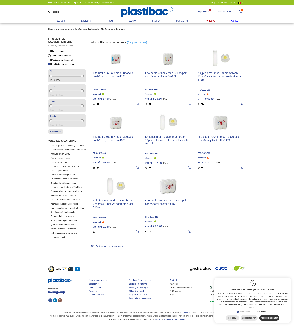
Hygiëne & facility (137, 294)
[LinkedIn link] (55, 300)
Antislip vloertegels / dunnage (64, 220)
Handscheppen (57, 51)
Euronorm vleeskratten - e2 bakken (66, 187)
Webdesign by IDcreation (174, 319)
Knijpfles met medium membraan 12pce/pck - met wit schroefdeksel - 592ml (166, 140)
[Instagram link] (60, 300)
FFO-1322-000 (151, 154)
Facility (156, 20)
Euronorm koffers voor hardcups (65, 166)
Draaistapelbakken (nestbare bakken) (67, 191)
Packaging (182, 20)
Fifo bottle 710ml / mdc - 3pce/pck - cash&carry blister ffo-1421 (219, 138)
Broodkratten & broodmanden (63, 183)
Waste (132, 20)
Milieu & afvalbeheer (138, 291)
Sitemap (157, 319)
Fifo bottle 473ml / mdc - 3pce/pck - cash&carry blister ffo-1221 (166, 74)
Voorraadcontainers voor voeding (65, 204)
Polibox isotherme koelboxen (63, 229)
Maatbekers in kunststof (62, 60)
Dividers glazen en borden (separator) (67, 145)
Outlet (234, 20)
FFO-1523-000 (151, 217)
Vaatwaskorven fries (59, 162)
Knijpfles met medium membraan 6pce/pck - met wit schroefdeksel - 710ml (114, 204)
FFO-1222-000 (204, 90)
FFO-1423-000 (204, 153)
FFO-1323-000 (99, 153)
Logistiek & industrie (138, 284)
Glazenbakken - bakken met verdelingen (68, 150)
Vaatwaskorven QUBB (60, 154)
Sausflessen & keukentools (87, 29)
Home (50, 29)
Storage (60, 20)
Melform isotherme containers (64, 233)
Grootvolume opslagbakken (63, 174)
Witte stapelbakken (59, 170)
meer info (188, 312)
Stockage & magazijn (138, 280)
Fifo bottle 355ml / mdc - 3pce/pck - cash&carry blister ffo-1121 (114, 74)
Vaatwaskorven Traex (60, 158)
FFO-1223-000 (151, 89)
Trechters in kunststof (61, 55)
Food (110, 20)
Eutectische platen (59, 237)
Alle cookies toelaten (269, 318)
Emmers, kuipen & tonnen (62, 216)
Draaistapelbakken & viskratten (64, 179)
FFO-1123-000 (99, 89)
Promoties (209, 20)
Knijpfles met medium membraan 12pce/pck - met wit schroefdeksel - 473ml (219, 76)
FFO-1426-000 (99, 217)
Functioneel (245, 312)
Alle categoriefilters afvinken (60, 45)
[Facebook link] (50, 300)
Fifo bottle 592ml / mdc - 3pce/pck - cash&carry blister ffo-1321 (114, 138)
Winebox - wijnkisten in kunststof (65, 199)
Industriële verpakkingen (140, 298)
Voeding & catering (64, 29)
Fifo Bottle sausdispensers (63, 64)
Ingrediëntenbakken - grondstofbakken (67, 208)
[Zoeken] (49, 12)
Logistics (86, 20)
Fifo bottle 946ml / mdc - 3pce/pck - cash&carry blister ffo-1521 (166, 202)
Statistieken (261, 312)
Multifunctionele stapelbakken (64, 195)
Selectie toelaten (249, 318)
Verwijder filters (56, 131)
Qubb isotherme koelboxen (62, 225)
